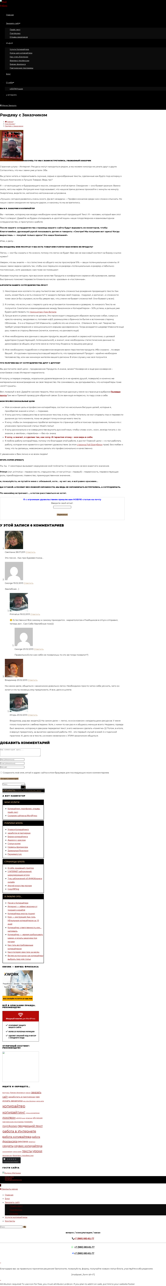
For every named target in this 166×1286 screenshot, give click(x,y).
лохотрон (9, 1117)
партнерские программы (13, 1122)
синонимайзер (7, 1151)
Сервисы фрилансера (18, 847)
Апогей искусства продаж (20, 885)
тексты (27, 1151)
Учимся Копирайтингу (18, 829)
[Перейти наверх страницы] (0, 1185)
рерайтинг (31, 1142)
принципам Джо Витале (43, 312)
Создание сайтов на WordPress (22, 815)
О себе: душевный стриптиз (21, 868)
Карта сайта (9, 1177)
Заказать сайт (12, 1202)
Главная (9, 1195)
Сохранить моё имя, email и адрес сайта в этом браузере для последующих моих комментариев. (56, 772)
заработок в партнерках (19, 833)
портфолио (9, 1125)
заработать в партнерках (21, 1097)
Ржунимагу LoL (15, 854)
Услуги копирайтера (16, 1217)
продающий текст (30, 1126)
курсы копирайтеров (32, 1113)
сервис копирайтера (28, 1145)
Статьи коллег (14, 843)
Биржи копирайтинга (18, 836)
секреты (8, 1145)
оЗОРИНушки (20, 1118)
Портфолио (16, 1210)
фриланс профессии (23, 1155)
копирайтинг (13, 1112)
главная (28, 1093)
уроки (37, 1151)
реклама (23, 1141)
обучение (38, 1118)
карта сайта (40, 1101)
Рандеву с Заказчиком (14, 126)
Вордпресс (6, 1093)
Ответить (30, 552)
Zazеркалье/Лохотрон (18, 850)
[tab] (23, 802)
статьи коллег (17, 1151)
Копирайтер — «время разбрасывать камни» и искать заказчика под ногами (25, 938)
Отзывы (14, 1213)
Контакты (8, 1178)
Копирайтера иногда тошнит (21, 913)
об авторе (29, 1118)
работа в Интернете (19, 1131)
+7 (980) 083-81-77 (84, 1238)
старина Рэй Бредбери (89, 444)
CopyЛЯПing (13, 889)
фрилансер (7, 1155)
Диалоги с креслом (17, 840)
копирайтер (13, 1106)
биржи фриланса (17, 1093)
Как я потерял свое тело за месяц (23, 952)
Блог (7, 1198)
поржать (28, 1121)
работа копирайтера (16, 1136)
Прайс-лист (16, 1206)
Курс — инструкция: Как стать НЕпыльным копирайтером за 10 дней (23, 920)
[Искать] (24, 1227)
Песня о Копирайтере (18, 903)
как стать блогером (29, 1101)
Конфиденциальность (13, 1180)
